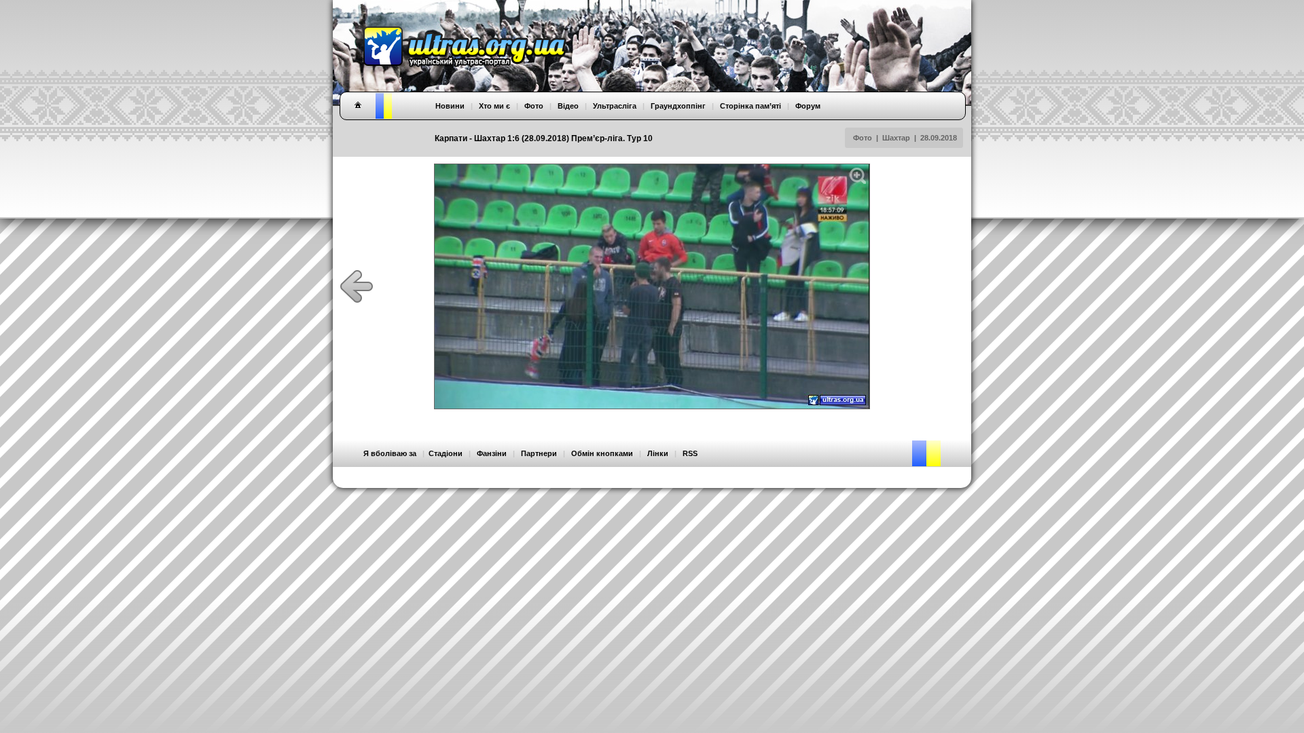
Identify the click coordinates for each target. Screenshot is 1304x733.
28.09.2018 (938, 138)
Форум (807, 106)
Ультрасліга (614, 106)
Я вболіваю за (389, 453)
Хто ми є (494, 106)
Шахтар (896, 138)
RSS (690, 453)
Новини (450, 106)
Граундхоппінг (678, 106)
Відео (568, 106)
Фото (862, 138)
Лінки (657, 453)
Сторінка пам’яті (750, 106)
